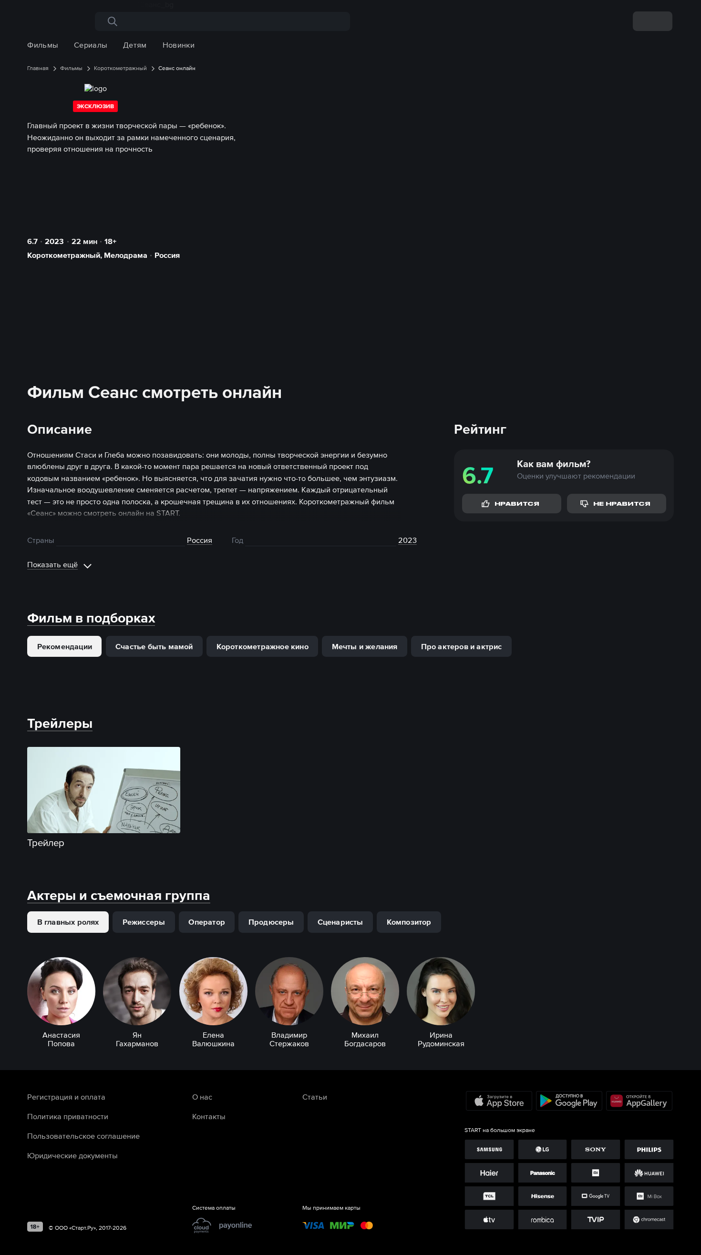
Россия (167, 255)
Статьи (314, 1096)
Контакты (209, 1116)
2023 (54, 241)
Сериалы (90, 45)
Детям (135, 45)
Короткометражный (63, 255)
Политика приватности (67, 1116)
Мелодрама (125, 255)
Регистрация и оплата (66, 1096)
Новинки (179, 45)
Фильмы (42, 45)
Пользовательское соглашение (83, 1136)
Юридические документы (72, 1155)
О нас (202, 1096)
